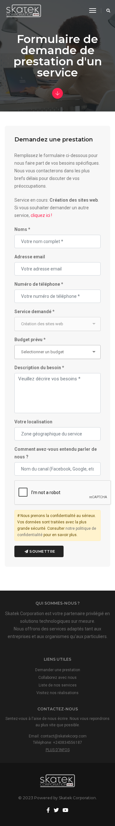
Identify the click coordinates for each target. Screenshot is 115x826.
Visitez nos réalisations (57, 693)
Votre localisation (33, 421)
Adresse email (29, 256)
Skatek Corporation (77, 797)
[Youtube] (65, 810)
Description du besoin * (39, 367)
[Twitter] (56, 810)
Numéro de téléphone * (38, 284)
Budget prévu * (30, 339)
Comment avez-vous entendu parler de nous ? (55, 453)
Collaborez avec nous (57, 677)
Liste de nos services (58, 685)
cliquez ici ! (41, 215)
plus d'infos (58, 750)
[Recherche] (106, 10)
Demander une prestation (57, 670)
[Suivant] (57, 93)
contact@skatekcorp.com (64, 736)
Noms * (22, 229)
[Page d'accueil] (23, 10)
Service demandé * (34, 311)
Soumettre (41, 551)
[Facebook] (48, 810)
